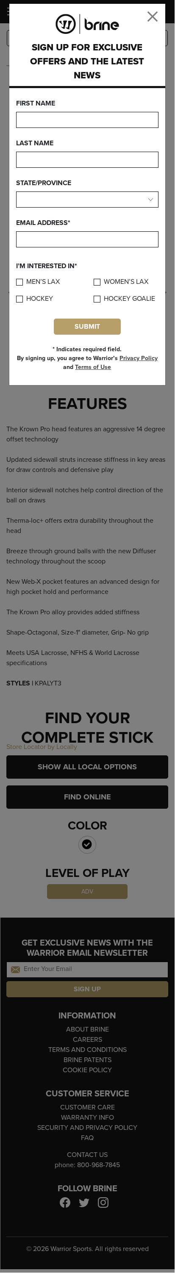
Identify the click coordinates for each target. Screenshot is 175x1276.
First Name (35, 103)
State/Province (43, 183)
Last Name (34, 143)
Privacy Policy (138, 358)
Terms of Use (93, 367)
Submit (87, 326)
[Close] (152, 16)
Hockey (39, 299)
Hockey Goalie (129, 299)
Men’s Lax (43, 282)
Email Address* (43, 223)
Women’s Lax (126, 282)
